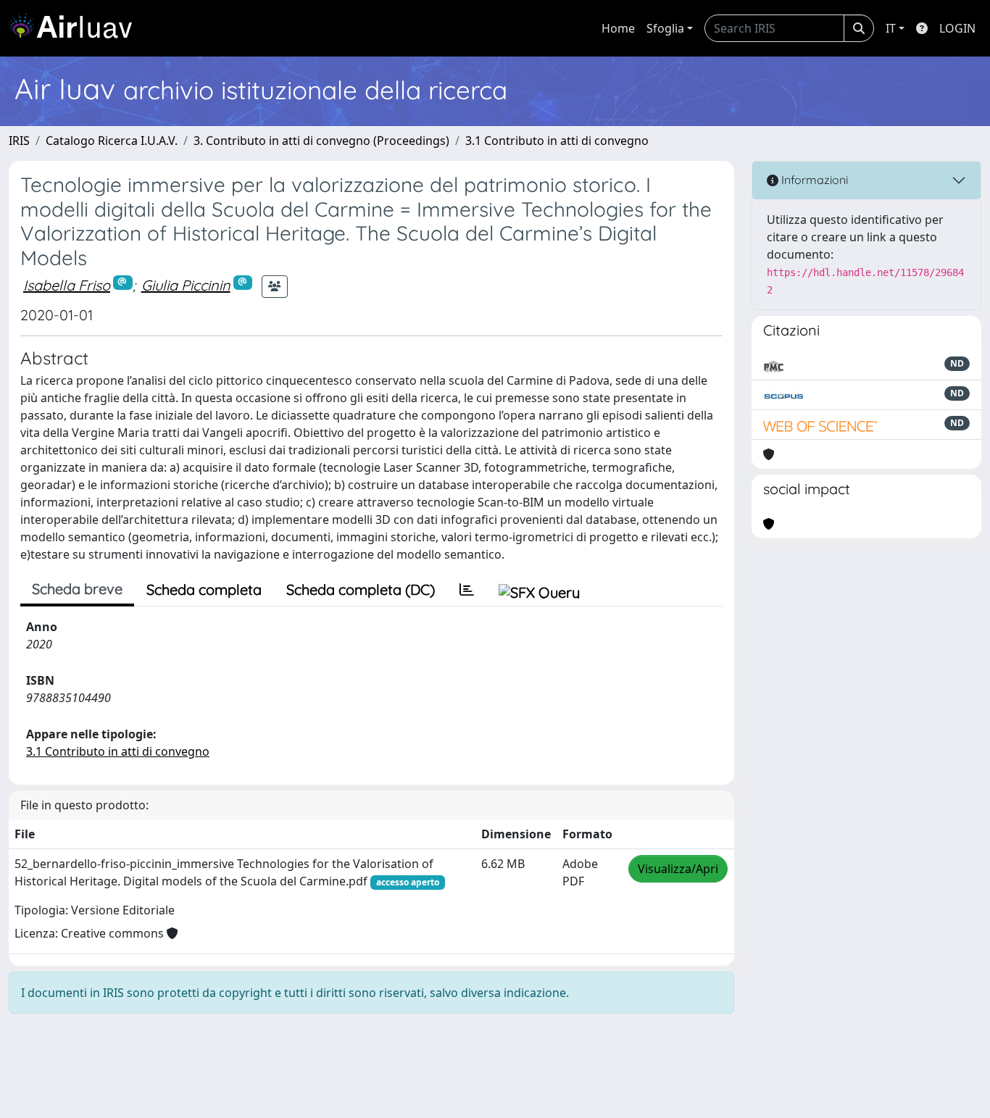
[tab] (466, 590)
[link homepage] (76, 28)
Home (618, 28)
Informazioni (813, 179)
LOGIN (957, 28)
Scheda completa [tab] (204, 589)
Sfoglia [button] (665, 28)
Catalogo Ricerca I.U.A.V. (112, 141)
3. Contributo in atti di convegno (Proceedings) (321, 141)
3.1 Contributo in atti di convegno (557, 141)
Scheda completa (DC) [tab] (360, 589)
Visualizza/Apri (678, 869)
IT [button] (891, 28)
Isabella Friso (66, 285)
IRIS (19, 141)
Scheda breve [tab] (77, 589)
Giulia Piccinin (185, 285)
